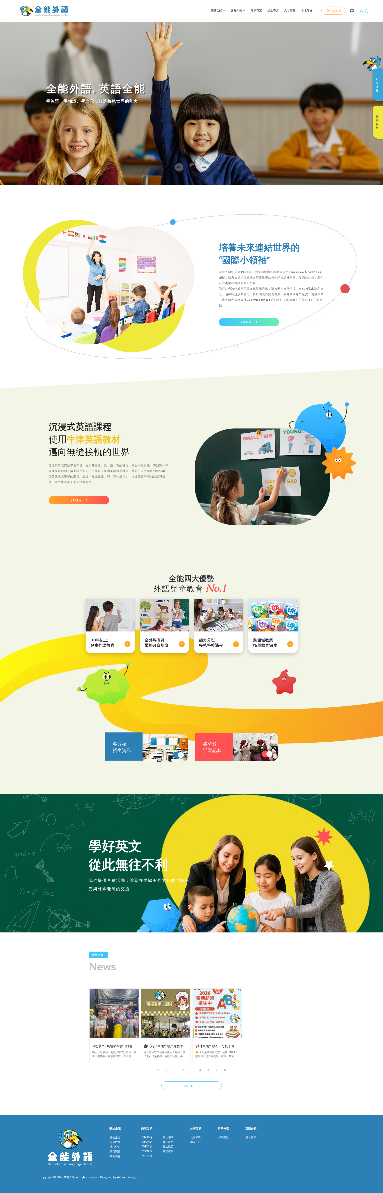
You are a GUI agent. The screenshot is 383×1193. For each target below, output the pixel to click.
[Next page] (216, 1069)
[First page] (158, 1069)
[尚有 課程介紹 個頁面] (244, 11)
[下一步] (204, 167)
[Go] (127, 644)
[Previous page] (166, 1069)
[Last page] (225, 1069)
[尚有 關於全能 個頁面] (224, 11)
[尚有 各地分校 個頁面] (314, 11)
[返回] (179, 167)
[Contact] (178, 755)
